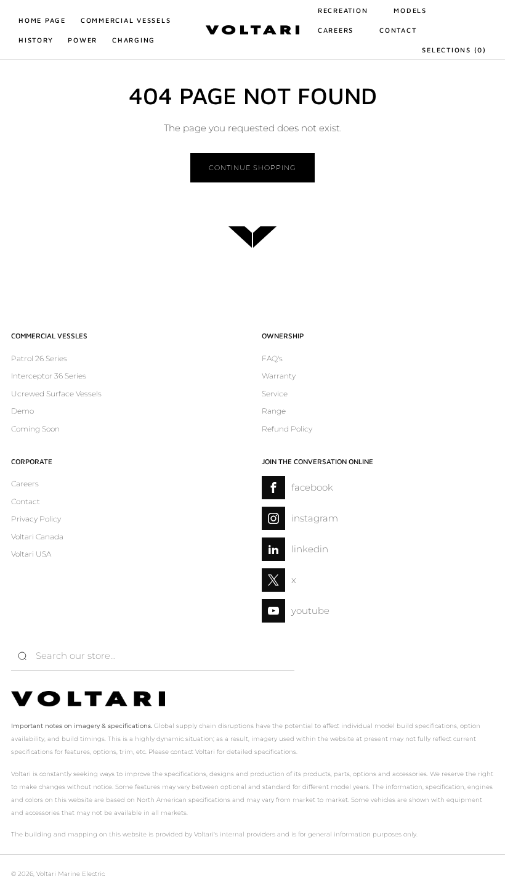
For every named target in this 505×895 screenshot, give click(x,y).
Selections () (454, 50)
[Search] (22, 656)
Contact (397, 30)
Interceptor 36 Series (48, 375)
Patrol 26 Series (39, 358)
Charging (133, 40)
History (35, 40)
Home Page (42, 20)
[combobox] (152, 656)
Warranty (279, 375)
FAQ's (272, 358)
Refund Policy (287, 428)
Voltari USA (31, 553)
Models (410, 10)
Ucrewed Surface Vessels (56, 393)
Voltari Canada (37, 536)
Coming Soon (35, 428)
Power (82, 40)
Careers (336, 30)
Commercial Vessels (126, 20)
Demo (22, 410)
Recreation (343, 10)
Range (274, 410)
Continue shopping (252, 167)
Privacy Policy (36, 518)
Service (275, 393)
